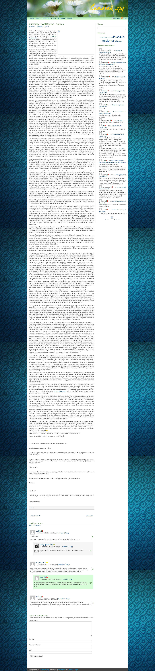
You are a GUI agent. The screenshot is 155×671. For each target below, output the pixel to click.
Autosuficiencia (104, 37)
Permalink (60, 533)
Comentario (33, 620)
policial (120, 41)
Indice (38, 18)
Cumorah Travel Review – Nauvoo (46, 23)
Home (31, 18)
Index (122, 148)
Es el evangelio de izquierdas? (110, 126)
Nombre (31, 639)
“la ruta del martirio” (60, 391)
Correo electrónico (35, 645)
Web (30, 650)
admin (33, 26)
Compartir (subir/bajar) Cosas (110, 51)
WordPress (62, 670)
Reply (67, 533)
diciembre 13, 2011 (43, 26)
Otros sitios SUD (49, 18)
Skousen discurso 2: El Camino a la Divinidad (112, 63)
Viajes (33, 508)
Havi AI (104, 91)
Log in (76, 670)
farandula (118, 37)
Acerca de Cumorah (65, 18)
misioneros (110, 40)
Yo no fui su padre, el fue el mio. (112, 202)
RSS (125, 18)
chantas (110, 37)
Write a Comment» (35, 525)
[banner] (77, 8)
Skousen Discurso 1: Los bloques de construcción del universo (112, 161)
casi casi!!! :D (120, 120)
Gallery (117, 18)
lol (103, 126)
